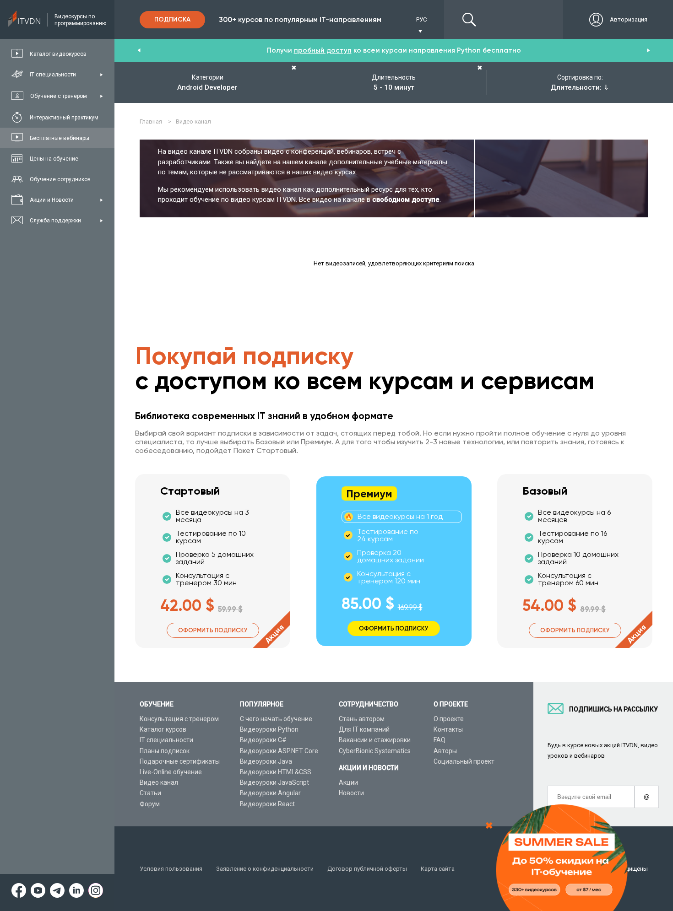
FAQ (439, 740)
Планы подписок (165, 751)
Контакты (448, 729)
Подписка (172, 19)
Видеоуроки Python (269, 729)
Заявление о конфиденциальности (265, 868)
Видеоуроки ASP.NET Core (279, 751)
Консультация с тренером (179, 718)
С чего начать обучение (276, 718)
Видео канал (159, 782)
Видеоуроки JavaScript (274, 782)
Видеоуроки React (267, 804)
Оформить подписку (213, 630)
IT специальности (166, 740)
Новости (351, 793)
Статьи (150, 793)
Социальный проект (464, 761)
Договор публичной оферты (367, 868)
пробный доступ (323, 50)
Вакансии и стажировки (375, 740)
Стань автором (362, 718)
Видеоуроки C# (263, 740)
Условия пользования (171, 868)
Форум (150, 804)
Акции (348, 782)
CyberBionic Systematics (375, 751)
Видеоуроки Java (266, 761)
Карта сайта (438, 868)
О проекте (449, 718)
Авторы (445, 751)
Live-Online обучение (171, 772)
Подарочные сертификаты (180, 761)
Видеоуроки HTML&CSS (275, 772)
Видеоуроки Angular (270, 793)
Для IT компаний (364, 729)
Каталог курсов (163, 729)
